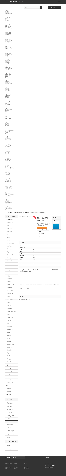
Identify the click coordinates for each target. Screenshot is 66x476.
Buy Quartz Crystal (7, 104)
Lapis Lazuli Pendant (8, 74)
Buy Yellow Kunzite (9, 287)
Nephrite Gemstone (7, 195)
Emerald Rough (7, 16)
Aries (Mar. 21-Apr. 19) (10, 403)
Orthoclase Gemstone (8, 181)
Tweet (39, 229)
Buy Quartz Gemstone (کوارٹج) (9, 59)
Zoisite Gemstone (7, 192)
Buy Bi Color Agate (7, 91)
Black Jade (6, 70)
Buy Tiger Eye (7, 80)
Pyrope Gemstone (7, 143)
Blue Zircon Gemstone (8, 154)
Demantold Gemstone (8, 151)
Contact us (59, 1)
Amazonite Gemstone (8, 180)
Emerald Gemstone (7, 136)
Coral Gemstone (7, 200)
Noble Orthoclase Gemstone (9, 182)
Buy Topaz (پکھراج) (7, 42)
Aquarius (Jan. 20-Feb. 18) (10, 402)
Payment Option (9, 449)
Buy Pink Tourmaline (10, 263)
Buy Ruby (6, 18)
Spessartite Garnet (7, 146)
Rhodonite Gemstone (8, 204)
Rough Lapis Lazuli (7, 72)
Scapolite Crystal (7, 102)
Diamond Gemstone (7, 119)
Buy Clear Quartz (7, 60)
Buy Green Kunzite (9, 288)
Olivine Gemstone (7, 173)
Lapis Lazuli (6, 76)
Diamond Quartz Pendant (8, 109)
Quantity (54, 220)
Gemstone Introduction (8, 118)
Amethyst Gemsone (7, 164)
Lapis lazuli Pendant (7, 73)
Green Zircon (6, 157)
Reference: (38, 220)
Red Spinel (6, 137)
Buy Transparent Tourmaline (9, 35)
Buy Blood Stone (9, 395)
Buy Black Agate (7, 88)
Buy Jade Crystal (7, 101)
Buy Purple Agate (7, 90)
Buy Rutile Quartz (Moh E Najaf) (11, 311)
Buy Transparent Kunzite (8, 48)
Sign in (6, 0)
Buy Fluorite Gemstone (8, 67)
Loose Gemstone (7, 11)
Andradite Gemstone (7, 150)
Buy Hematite (7, 93)
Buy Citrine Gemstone (8, 66)
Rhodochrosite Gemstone (8, 202)
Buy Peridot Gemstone (8, 33)
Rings (7, 386)
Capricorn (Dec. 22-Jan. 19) (10, 406)
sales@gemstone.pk (50, 467)
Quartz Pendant (7, 110)
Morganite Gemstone (8, 139)
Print (39, 236)
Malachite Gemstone (8, 203)
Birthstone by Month (9, 436)
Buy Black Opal (9, 252)
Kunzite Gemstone (7, 171)
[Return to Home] (6, 212)
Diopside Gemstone (7, 206)
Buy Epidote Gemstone (8, 53)
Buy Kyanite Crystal (9, 383)
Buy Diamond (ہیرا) (8, 12)
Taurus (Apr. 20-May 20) (10, 416)
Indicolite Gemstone (7, 161)
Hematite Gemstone (7, 175)
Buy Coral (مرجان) (7, 27)
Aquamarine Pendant (8, 32)
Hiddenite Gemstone (7, 172)
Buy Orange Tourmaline (8, 41)
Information (9, 421)
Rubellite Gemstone (7, 160)
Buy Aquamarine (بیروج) (8, 30)
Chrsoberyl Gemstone (8, 129)
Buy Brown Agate (7, 86)
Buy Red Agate (9, 359)
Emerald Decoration (7, 17)
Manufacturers (9, 399)
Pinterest (39, 231)
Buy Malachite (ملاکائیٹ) (8, 94)
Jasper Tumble (7, 84)
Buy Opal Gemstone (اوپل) (8, 28)
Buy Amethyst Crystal (8, 105)
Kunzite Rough (7, 52)
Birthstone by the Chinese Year (9, 187)
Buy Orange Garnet (7, 56)
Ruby (5, 19)
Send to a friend (41, 233)
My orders (25, 463)
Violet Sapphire (7, 123)
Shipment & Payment (11, 441)
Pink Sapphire (7, 122)
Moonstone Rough (9, 371)
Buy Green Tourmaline (10, 264)
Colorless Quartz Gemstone (9, 167)
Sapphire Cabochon (9, 240)
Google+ (47, 229)
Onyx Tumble (7, 79)
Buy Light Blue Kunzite (8, 51)
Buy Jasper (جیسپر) (7, 82)
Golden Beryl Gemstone (8, 140)
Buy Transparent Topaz (8, 45)
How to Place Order (9, 451)
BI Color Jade (7, 69)
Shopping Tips (7, 115)
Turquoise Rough (7, 98)
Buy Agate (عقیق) (9, 347)
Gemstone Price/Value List (10, 427)
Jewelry (7, 385)
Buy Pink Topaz (9, 276)
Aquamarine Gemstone (8, 138)
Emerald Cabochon (9, 228)
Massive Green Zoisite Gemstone (9, 194)
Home (24, 9)
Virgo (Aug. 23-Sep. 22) (10, 418)
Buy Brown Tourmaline (8, 38)
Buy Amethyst (7, 58)
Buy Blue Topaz (9, 275)
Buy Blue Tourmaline (8, 37)
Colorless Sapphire (7, 126)
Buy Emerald (6, 14)
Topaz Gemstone (7, 133)
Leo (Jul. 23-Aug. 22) (10, 409)
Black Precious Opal (7, 178)
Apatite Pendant (7, 111)
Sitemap (15, 468)
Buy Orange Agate (7, 89)
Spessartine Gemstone (8, 147)
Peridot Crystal (7, 103)
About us (6, 209)
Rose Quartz (6, 166)
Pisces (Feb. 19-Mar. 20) (10, 412)
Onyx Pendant (7, 108)
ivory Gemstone (7, 199)
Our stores (8, 437)
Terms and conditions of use (11, 446)
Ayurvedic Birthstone (8, 189)
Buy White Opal (9, 251)
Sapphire (6, 23)
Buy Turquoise (7, 46)
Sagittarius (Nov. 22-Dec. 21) (11, 413)
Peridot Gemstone (7, 174)
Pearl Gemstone (7, 201)
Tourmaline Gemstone (8, 159)
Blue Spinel (6, 132)
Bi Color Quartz (7, 65)
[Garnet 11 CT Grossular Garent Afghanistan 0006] (27, 216)
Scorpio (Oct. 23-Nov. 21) (10, 415)
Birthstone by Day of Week (8, 188)
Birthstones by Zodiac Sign (8, 196)
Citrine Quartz (7, 165)
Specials (15, 463)
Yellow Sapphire (7, 25)
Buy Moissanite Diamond (8, 13)
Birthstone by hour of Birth (8, 186)
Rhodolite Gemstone (7, 144)
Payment (6, 116)
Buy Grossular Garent (10, 299)
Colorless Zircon (7, 153)
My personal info (26, 468)
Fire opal (6, 179)
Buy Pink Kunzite (7, 49)
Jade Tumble (8, 323)
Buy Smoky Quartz (7, 63)
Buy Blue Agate (7, 87)
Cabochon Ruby (7, 20)
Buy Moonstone (7, 81)
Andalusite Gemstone (8, 158)
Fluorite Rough (7, 97)
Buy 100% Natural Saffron (8, 10)
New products (16, 464)
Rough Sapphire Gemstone (8, 24)
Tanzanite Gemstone (8, 26)
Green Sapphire (7, 125)
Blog (5, 117)
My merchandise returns (27, 464)
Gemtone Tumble (7, 112)
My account (26, 462)
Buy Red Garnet (7, 55)
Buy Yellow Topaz (7, 44)
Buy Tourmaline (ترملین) (8, 34)
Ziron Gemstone (7, 152)
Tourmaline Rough (9, 373)
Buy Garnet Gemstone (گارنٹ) (9, 54)
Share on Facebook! (41, 234)
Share (43, 229)
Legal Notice (8, 445)
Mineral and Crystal (7, 100)
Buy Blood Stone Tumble (8, 83)
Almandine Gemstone (8, 145)
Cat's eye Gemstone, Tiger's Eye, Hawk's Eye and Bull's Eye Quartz (14, 168)
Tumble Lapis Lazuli (7, 75)
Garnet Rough (7, 96)
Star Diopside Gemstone (8, 208)
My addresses (26, 467)
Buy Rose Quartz (7, 61)
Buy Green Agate (9, 361)
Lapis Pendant (9, 335)
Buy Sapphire (7, 21)
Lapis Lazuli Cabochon (8, 77)
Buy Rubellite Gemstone (8, 40)
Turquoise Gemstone (8, 207)
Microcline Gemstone (8, 185)
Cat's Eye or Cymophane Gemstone (10, 130)
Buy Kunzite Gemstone (8, 47)
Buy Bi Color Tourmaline (8, 39)
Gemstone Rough (7, 95)
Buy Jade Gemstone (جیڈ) (8, 68)
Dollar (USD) (20, 2)
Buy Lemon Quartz (7, 62)
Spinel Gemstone (7, 131)
